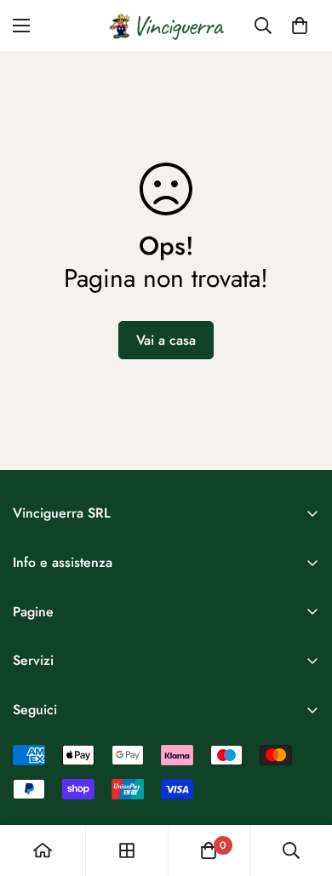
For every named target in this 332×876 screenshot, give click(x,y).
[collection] (126, 850)
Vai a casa (166, 340)
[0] (299, 25)
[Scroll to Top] (301, 786)
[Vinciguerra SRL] (166, 25)
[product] (42, 850)
